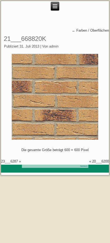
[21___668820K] (55, 138)
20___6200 (100, 161)
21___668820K (25, 38)
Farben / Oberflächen (90, 30)
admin (53, 46)
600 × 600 (72, 150)
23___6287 (9, 161)
